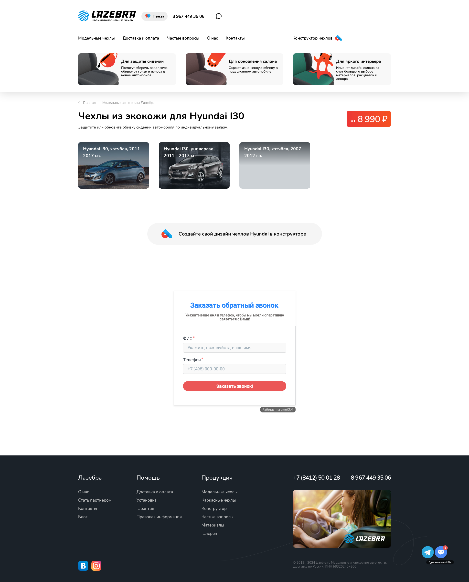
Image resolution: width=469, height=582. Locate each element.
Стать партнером (94, 500)
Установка (147, 500)
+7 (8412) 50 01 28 (316, 478)
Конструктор (214, 508)
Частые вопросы (183, 38)
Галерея (209, 533)
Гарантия (145, 508)
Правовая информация (159, 517)
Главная (89, 102)
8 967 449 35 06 (188, 16)
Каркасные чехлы (219, 500)
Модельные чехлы (96, 38)
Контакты (235, 38)
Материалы (213, 525)
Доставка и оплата (141, 38)
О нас (212, 38)
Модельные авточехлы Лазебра (128, 102)
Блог (82, 517)
